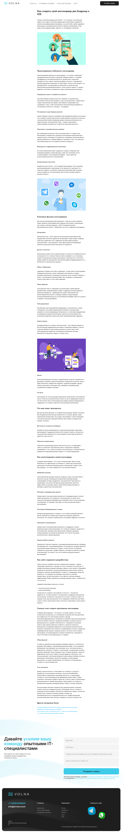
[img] (91, 811)
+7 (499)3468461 (16, 803)
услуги (33, 3)
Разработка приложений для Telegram (49, 709)
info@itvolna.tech (16, 806)
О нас (63, 808)
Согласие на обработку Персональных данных (103, 777)
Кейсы (63, 812)
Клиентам (40, 808)
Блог (63, 815)
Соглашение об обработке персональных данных (79, 826)
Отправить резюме (46, 3)
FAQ (62, 817)
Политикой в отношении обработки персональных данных (95, 778)
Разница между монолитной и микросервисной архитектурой (57, 707)
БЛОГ (76, 3)
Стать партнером (64, 3)
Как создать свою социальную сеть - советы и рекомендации (57, 711)
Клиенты (64, 810)
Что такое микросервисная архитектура (50, 713)
